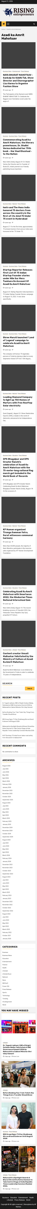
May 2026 (5, 775)
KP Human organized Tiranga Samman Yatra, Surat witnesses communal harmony (18, 533)
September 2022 (7, 911)
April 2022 (5, 926)
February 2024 (6, 858)
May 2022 (5, 923)
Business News (7, 71)
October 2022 (6, 908)
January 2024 (6, 861)
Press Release (25, 71)
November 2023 (7, 867)
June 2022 (5, 920)
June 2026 (5, 772)
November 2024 (7, 830)
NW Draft (5, 983)
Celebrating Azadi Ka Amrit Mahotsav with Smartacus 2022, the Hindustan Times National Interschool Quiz (17, 595)
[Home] (4, 24)
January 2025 (6, 824)
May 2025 (5, 812)
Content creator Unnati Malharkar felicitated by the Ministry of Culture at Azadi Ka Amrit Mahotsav (18, 657)
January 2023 (6, 898)
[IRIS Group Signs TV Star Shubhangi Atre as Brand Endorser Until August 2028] (18, 1115)
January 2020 (6, 938)
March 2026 (6, 781)
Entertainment (16, 71)
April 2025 (5, 815)
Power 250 (5, 986)
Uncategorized (7, 1002)
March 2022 (6, 929)
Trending (5, 998)
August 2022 (6, 914)
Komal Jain (16, 1056)
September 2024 (7, 837)
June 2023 (5, 883)
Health (4, 968)
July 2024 (5, 843)
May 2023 (5, 886)
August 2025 (6, 803)
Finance (4, 964)
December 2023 (7, 864)
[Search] (34, 24)
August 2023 (6, 877)
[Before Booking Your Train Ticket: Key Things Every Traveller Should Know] (18, 1074)
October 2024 (6, 833)
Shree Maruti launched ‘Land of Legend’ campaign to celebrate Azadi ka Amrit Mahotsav (18, 341)
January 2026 (6, 787)
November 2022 (7, 904)
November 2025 (7, 793)
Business (5, 136)
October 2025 (6, 796)
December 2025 (7, 790)
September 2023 (7, 874)
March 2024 (6, 855)
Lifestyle (14, 650)
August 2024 (6, 840)
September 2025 (7, 800)
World (4, 1005)
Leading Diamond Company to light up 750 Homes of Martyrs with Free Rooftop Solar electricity (17, 401)
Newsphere (28, 1204)
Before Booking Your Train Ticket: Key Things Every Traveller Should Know (18, 1094)
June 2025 (5, 809)
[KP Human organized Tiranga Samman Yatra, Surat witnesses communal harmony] (18, 510)
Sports (4, 992)
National (14, 204)
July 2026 (5, 769)
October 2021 (6, 935)
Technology (6, 995)
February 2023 (6, 895)
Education (15, 455)
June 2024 (5, 846)
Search (7, 683)
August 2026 (6, 766)
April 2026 (5, 778)
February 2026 (6, 784)
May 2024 (5, 849)
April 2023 (5, 889)
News (4, 980)
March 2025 (6, 818)
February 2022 (6, 932)
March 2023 (6, 892)
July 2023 (5, 880)
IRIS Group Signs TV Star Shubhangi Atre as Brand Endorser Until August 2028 (18, 1136)
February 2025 (6, 821)
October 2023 (6, 871)
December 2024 (7, 827)
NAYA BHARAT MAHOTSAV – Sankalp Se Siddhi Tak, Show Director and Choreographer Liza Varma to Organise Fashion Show (18, 81)
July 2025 (5, 806)
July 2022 (5, 917)
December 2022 (7, 901)
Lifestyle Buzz (6, 974)
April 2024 (5, 852)
